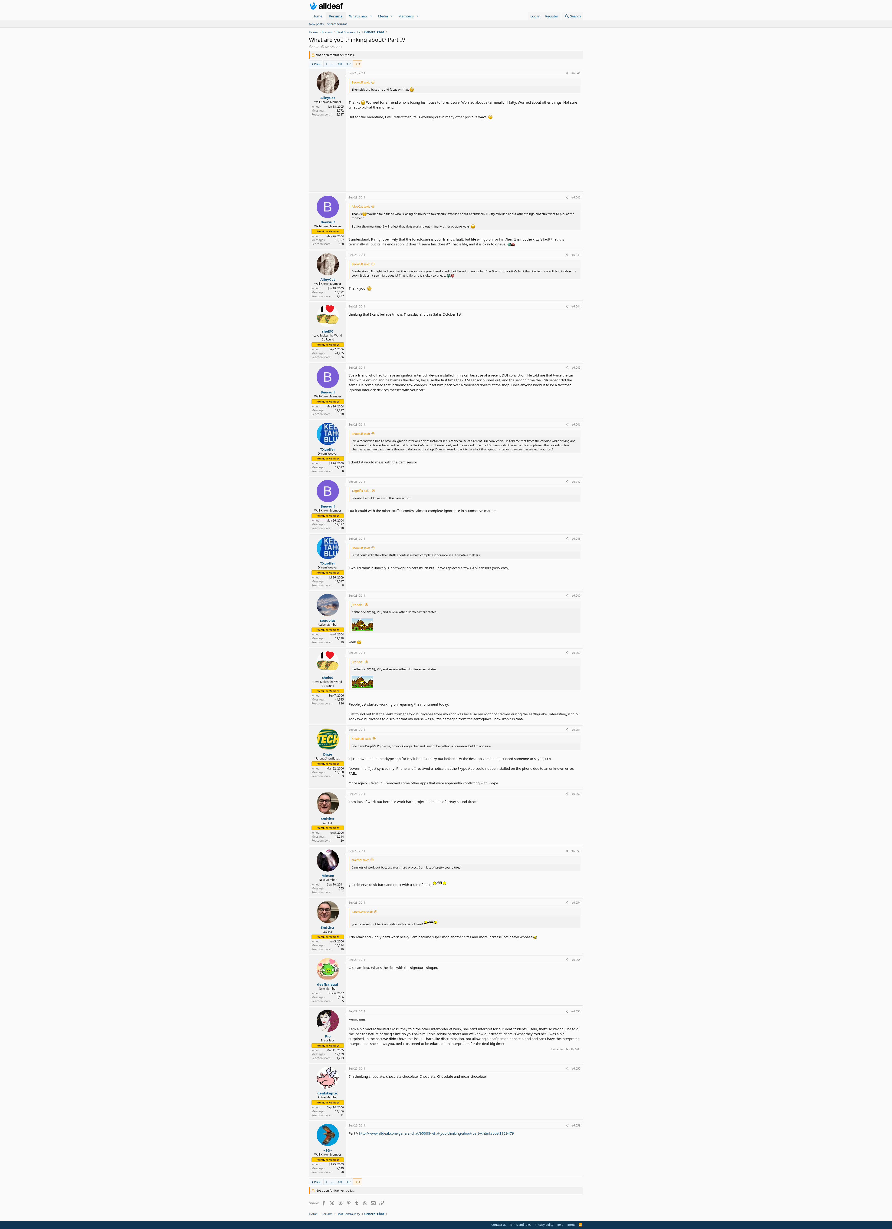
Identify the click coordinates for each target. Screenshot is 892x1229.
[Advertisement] (464, 154)
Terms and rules (520, 1224)
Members (406, 16)
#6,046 (575, 424)
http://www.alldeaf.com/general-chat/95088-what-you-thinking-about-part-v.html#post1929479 (436, 1133)
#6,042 (575, 197)
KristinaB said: (361, 739)
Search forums (337, 24)
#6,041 (575, 73)
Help (560, 1224)
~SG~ (315, 47)
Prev (317, 64)
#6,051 (575, 730)
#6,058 (575, 1125)
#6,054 (575, 903)
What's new (358, 16)
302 (348, 64)
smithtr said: (360, 860)
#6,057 (575, 1068)
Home (317, 16)
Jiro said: (357, 605)
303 (357, 64)
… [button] (332, 64)
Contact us (498, 1224)
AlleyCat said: (361, 206)
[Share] (567, 73)
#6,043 (575, 255)
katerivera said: (362, 912)
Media (383, 16)
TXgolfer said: (361, 491)
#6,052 (575, 794)
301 (339, 64)
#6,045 (575, 368)
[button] (371, 16)
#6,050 (575, 653)
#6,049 (575, 596)
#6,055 (575, 960)
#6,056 (575, 1011)
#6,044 (575, 306)
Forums (335, 16)
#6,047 (575, 482)
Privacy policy (544, 1224)
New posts (316, 24)
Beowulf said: (361, 82)
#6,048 (575, 539)
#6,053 (575, 851)
